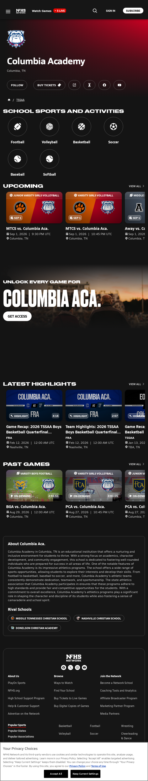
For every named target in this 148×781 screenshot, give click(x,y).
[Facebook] (63, 667)
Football (95, 726)
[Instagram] (77, 667)
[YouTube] (84, 667)
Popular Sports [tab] (17, 724)
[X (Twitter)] (70, 667)
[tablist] (27, 730)
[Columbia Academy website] (74, 85)
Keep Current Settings (85, 773)
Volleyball (65, 733)
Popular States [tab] (17, 730)
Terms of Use (98, 766)
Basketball (65, 726)
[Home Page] (9, 100)
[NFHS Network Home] (21, 11)
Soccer (94, 733)
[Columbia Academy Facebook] (104, 85)
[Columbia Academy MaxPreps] (89, 85)
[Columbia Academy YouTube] (119, 85)
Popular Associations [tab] (21, 736)
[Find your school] (94, 10)
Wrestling (127, 726)
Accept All (56, 773)
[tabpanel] (99, 735)
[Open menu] (8, 11)
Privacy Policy (77, 766)
